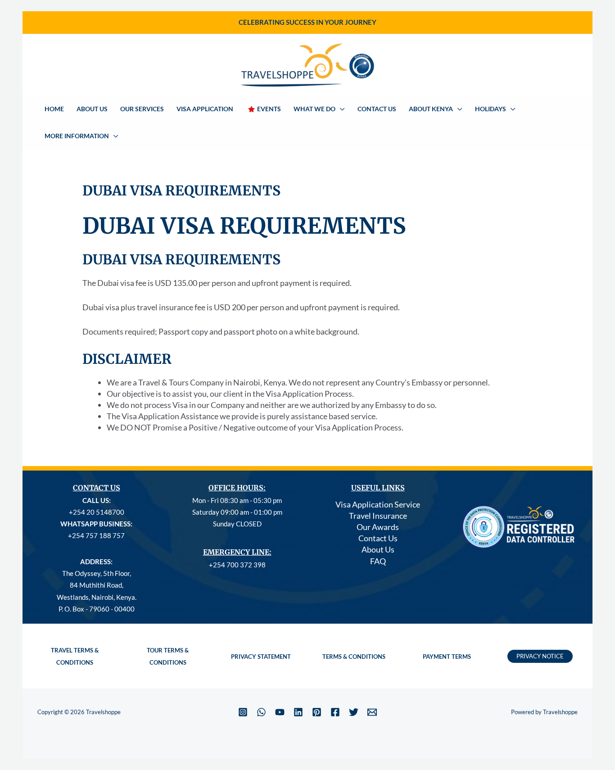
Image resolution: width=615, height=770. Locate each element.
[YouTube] (280, 712)
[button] (340, 108)
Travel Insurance (378, 516)
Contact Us (378, 538)
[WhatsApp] (261, 712)
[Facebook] (335, 712)
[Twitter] (353, 712)
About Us (378, 549)
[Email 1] (372, 712)
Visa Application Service (377, 504)
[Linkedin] (298, 712)
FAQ (378, 561)
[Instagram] (243, 712)
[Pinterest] (316, 712)
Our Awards (378, 527)
